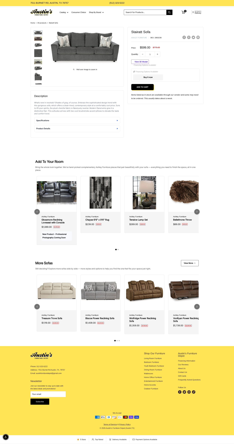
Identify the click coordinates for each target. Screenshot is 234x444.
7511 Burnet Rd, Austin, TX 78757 (49, 3)
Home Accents (150, 385)
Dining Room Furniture (153, 370)
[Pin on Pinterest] (188, 37)
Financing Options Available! (145, 65)
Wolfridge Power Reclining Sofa (142, 319)
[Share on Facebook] (184, 37)
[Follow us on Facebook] (179, 392)
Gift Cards (182, 376)
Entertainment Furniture (153, 381)
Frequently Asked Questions (189, 380)
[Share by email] (198, 37)
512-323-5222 (42, 366)
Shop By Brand (95, 12)
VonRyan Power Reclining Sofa (186, 319)
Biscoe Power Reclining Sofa (99, 318)
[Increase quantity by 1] (157, 54)
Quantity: (134, 54)
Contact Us (182, 372)
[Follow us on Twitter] (184, 392)
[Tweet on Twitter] (193, 37)
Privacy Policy (125, 424)
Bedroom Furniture (151, 362)
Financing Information (186, 361)
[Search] (169, 12)
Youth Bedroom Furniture (154, 366)
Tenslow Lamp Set (138, 219)
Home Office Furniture (153, 377)
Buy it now (148, 77)
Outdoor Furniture (151, 389)
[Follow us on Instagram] (189, 392)
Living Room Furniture (153, 358)
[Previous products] (37, 211)
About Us (181, 368)
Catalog (63, 12)
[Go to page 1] (116, 249)
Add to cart (142, 87)
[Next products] (197, 211)
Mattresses (148, 373)
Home (32, 23)
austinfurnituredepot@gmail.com (49, 373)
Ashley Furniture (139, 38)
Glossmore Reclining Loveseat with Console (53, 221)
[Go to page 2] (118, 249)
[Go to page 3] (119, 340)
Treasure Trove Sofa (52, 318)
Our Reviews (183, 365)
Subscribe (40, 402)
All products (41, 23)
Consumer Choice (78, 12)
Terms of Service (110, 424)
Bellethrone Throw (182, 219)
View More (188, 263)
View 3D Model (141, 61)
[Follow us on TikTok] (193, 392)
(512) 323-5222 (116, 3)
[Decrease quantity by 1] (142, 54)
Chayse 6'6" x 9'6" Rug (97, 219)
